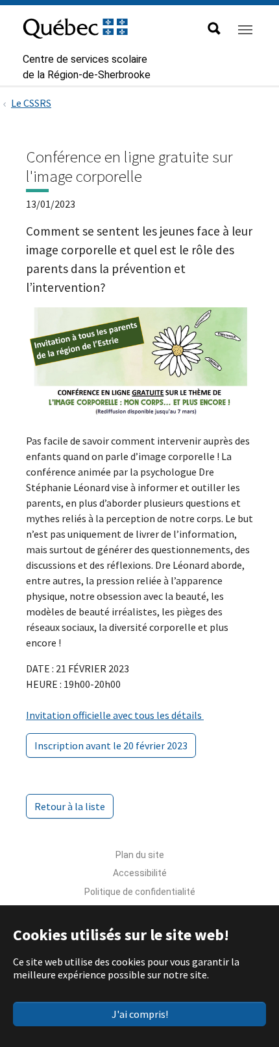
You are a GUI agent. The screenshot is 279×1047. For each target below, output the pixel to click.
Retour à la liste (69, 806)
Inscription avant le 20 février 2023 (111, 745)
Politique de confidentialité (139, 892)
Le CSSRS (31, 102)
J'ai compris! (140, 1014)
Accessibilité (140, 873)
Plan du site (139, 855)
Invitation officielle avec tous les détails (115, 715)
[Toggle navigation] (245, 30)
